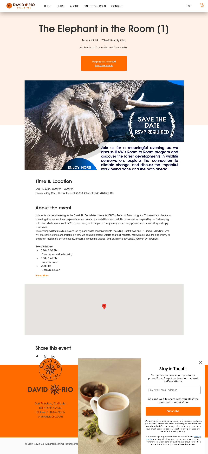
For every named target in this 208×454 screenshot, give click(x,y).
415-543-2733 (53, 407)
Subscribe (173, 411)
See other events (104, 65)
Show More (42, 275)
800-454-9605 (56, 412)
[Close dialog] (200, 362)
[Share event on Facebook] (37, 356)
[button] (202, 5)
